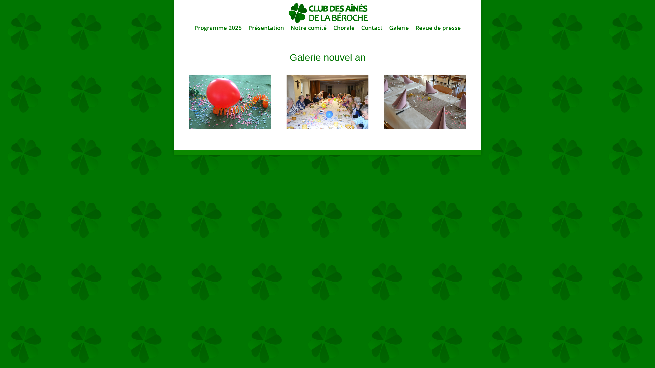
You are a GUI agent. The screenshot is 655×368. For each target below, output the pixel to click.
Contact (372, 28)
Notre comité (309, 28)
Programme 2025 (218, 28)
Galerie (399, 28)
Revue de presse (438, 28)
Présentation (266, 28)
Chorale (344, 28)
